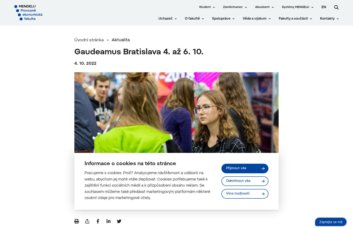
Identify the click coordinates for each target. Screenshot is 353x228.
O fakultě (192, 18)
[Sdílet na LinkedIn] (108, 221)
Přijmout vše (236, 168)
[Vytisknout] (76, 221)
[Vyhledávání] (336, 7)
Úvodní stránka (89, 40)
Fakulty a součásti (293, 18)
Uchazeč (166, 18)
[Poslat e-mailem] (87, 221)
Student (205, 7)
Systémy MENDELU (295, 7)
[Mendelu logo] (39, 12)
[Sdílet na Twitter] (119, 221)
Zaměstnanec (233, 7)
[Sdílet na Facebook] (98, 221)
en (324, 7)
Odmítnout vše (238, 181)
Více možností (237, 193)
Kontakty (327, 18)
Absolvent (262, 7)
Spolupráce (221, 18)
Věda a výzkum (255, 18)
